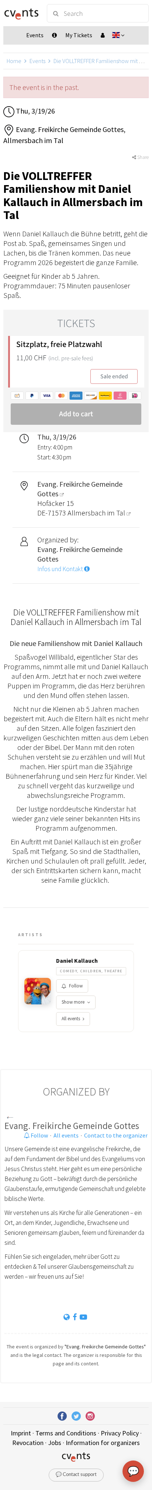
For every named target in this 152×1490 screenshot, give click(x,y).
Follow (76, 986)
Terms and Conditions (65, 1433)
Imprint (21, 1433)
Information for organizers (103, 1442)
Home (14, 61)
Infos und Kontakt (60, 569)
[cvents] (21, 13)
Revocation (28, 1442)
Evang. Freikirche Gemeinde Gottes (71, 1126)
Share (142, 157)
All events (71, 1018)
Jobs (54, 1442)
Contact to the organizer (116, 1135)
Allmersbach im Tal (97, 512)
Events (37, 61)
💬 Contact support (76, 1474)
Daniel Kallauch (77, 960)
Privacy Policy (120, 1433)
